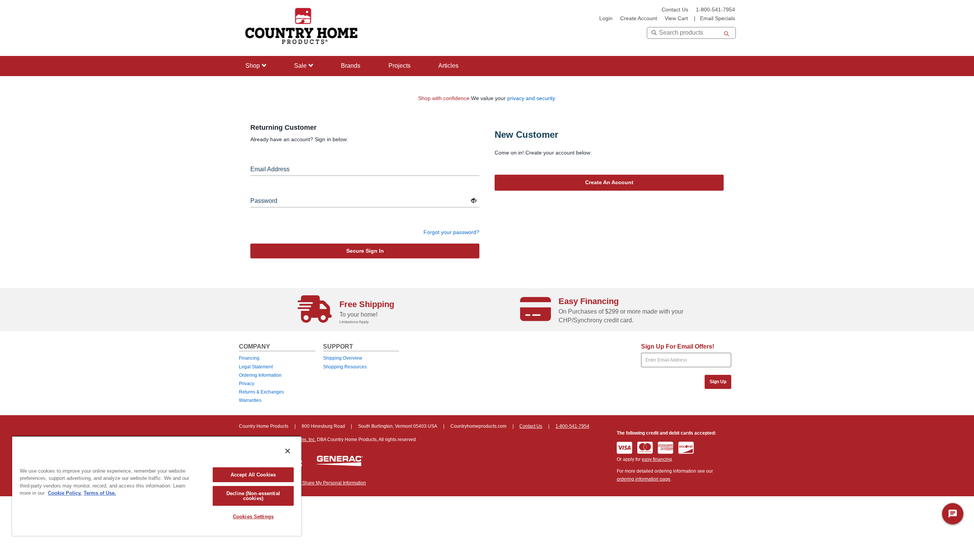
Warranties (250, 400)
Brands (350, 65)
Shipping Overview (342, 358)
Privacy (246, 383)
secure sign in (365, 251)
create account (638, 18)
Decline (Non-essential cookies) (253, 496)
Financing (249, 358)
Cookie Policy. (65, 493)
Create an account (609, 182)
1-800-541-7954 (715, 10)
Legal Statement (256, 367)
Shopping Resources (345, 367)
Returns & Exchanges (261, 392)
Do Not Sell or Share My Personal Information (319, 483)
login (606, 18)
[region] (156, 486)
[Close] (287, 451)
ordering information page (643, 479)
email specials (717, 18)
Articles (448, 65)
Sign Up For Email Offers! (677, 346)
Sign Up (718, 381)
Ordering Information (260, 375)
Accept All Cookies (253, 475)
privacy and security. (531, 98)
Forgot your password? (451, 232)
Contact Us (675, 10)
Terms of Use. (100, 493)
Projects (399, 65)
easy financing (657, 459)
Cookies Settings (253, 516)
